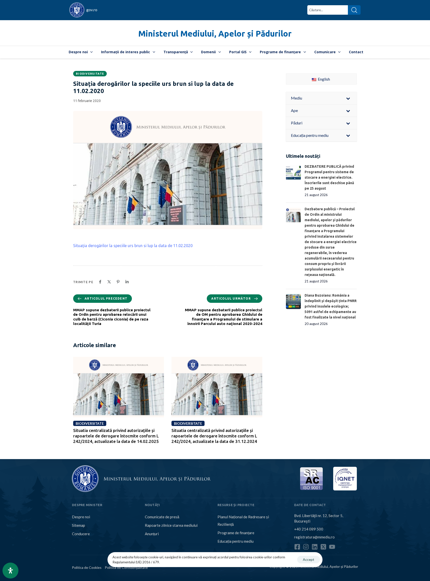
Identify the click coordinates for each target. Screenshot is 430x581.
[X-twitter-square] (323, 547)
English (323, 79)
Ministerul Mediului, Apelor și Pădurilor (215, 33)
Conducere (81, 533)
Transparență (175, 52)
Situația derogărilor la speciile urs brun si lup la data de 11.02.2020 (133, 245)
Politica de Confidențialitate (126, 567)
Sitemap (78, 525)
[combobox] (327, 10)
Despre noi (78, 52)
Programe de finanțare (280, 52)
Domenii (208, 52)
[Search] (354, 10)
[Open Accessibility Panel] (10, 571)
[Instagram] (306, 547)
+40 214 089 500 (308, 529)
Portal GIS (238, 52)
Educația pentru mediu (235, 541)
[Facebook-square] (297, 547)
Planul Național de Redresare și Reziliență (243, 521)
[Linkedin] (315, 547)
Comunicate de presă (162, 517)
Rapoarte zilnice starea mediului (171, 525)
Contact (356, 52)
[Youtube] (332, 547)
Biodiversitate (90, 73)
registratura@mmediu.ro (314, 537)
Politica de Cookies (87, 567)
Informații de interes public (125, 52)
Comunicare (325, 52)
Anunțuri (152, 533)
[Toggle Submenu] (348, 98)
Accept (308, 559)
